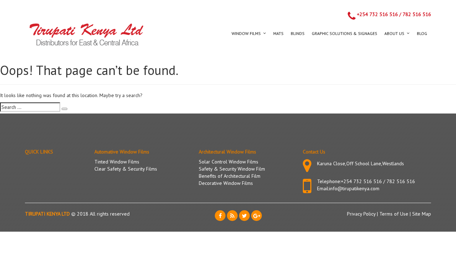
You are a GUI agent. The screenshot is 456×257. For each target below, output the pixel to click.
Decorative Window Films (226, 183)
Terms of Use (394, 214)
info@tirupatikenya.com (354, 188)
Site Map (421, 214)
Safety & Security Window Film (232, 169)
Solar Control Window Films (228, 161)
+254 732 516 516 (377, 14)
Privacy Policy (362, 214)
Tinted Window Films (116, 161)
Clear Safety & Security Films (125, 169)
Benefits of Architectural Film (229, 176)
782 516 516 (417, 14)
